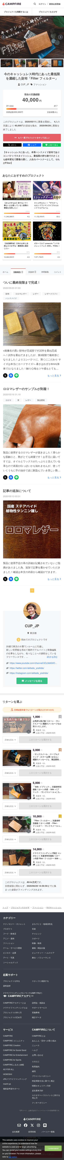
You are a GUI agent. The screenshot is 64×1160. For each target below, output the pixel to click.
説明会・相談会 (38, 1002)
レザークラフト (51, 293)
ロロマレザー (21, 293)
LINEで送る (53, 145)
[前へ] (3, 37)
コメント (57, 271)
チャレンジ (36, 933)
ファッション (39, 84)
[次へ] (60, 37)
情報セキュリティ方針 (41, 1085)
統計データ (36, 1017)
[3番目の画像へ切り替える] (32, 63)
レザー (36, 293)
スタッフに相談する (40, 981)
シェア (33, 145)
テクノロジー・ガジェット (14, 924)
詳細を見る (9, 739)
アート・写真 (8, 957)
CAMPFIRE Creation (12, 1045)
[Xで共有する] (5, 375)
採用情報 (32, 1131)
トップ (5, 907)
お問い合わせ (37, 1055)
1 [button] (32, 590)
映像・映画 (36, 943)
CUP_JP (25, 84)
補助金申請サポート (11, 1088)
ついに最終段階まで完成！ (21, 282)
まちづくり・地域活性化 (42, 924)
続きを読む (52, 656)
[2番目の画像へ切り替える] (19, 63)
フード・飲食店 (9, 933)
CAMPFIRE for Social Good (14, 1050)
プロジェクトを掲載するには (16, 11)
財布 (7, 293)
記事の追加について (17, 490)
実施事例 (35, 1012)
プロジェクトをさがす (20, 907)
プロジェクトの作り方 (12, 1012)
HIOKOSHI (7, 1074)
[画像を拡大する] (28, 732)
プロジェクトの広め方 (12, 1017)
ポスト (14, 145)
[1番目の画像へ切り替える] (7, 63)
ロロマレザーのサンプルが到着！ (26, 389)
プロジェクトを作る (11, 981)
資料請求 (7, 985)
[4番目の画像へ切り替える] (45, 63)
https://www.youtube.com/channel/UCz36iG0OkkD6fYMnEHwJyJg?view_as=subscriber (34, 663)
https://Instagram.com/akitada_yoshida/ (29, 673)
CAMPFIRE (8, 1035)
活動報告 (18, 272)
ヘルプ (35, 1050)
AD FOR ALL (8, 1069)
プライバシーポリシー (41, 1076)
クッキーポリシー (39, 1102)
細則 (34, 1071)
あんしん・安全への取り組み (44, 1040)
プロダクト (7, 928)
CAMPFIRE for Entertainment (15, 1055)
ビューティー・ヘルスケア (43, 952)
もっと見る (53, 375)
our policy (13, 1156)
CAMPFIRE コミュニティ (13, 1040)
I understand (53, 1148)
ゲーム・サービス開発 (12, 948)
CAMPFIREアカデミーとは (14, 1002)
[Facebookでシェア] (11, 375)
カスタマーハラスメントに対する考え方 (46, 1096)
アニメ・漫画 (8, 938)
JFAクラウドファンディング (15, 1079)
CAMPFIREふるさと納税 (13, 1064)
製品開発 (41, 400)
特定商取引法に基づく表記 (43, 1080)
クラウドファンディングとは (15, 1007)
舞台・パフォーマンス (41, 957)
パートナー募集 (48, 1131)
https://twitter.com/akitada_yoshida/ (27, 668)
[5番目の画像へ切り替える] (57, 63)
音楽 (34, 928)
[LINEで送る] (16, 375)
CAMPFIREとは (38, 1035)
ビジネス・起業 (9, 952)
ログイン (42, 4)
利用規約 (35, 1066)
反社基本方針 (37, 1090)
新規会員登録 (54, 4)
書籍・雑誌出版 (38, 948)
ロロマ (8, 400)
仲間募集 (45, 271)
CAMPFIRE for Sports (12, 1059)
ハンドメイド (11, 298)
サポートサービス (39, 1007)
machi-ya (7, 1083)
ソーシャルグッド (10, 962)
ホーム (5, 271)
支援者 (32, 271)
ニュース (35, 1045)
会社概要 (16, 1131)
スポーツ (35, 938)
